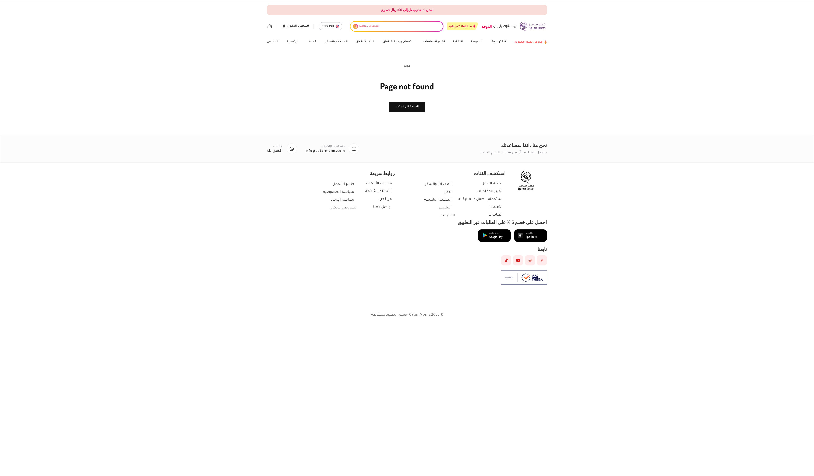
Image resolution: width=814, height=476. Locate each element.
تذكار (448, 192)
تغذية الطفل (492, 184)
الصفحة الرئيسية (438, 200)
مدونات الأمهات (379, 184)
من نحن (385, 199)
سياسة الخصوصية (338, 192)
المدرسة (476, 41)
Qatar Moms (419, 315)
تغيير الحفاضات (434, 41)
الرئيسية (292, 41)
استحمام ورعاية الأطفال (399, 41)
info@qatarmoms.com (325, 151)
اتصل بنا (275, 151)
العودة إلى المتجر (407, 106)
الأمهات (312, 41)
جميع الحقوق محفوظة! (388, 315)
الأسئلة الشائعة (378, 191)
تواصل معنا (382, 207)
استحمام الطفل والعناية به (480, 199)
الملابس (273, 41)
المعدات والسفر (336, 41)
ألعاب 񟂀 (495, 215)
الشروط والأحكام (343, 208)
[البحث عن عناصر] (355, 26)
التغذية (458, 41)
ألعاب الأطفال (365, 41)
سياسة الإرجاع (342, 200)
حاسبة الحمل (343, 184)
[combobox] (396, 26)
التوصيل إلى (502, 26)
